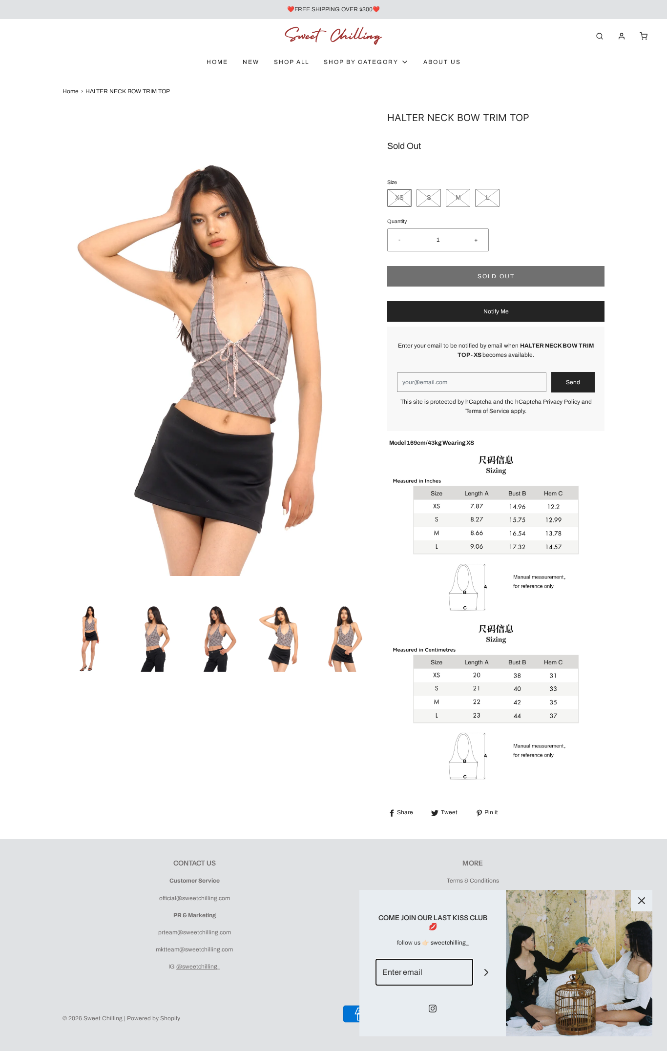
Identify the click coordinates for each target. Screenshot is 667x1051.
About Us (442, 62)
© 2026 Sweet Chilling (93, 1018)
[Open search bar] (599, 36)
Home (217, 62)
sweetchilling (448, 942)
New (251, 62)
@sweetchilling (196, 966)
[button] (89, 635)
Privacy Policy (561, 401)
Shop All (291, 62)
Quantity (397, 221)
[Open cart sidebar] (643, 36)
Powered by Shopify (153, 1018)
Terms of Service (487, 411)
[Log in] (621, 36)
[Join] (486, 972)
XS (399, 197)
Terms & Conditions (473, 880)
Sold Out (496, 276)
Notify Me (496, 311)
